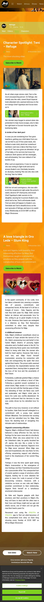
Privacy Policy (20, 580)
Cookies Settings (22, 585)
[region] (22, 583)
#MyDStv (32, 513)
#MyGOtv (8, 515)
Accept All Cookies (21, 598)
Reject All (22, 592)
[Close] (41, 568)
